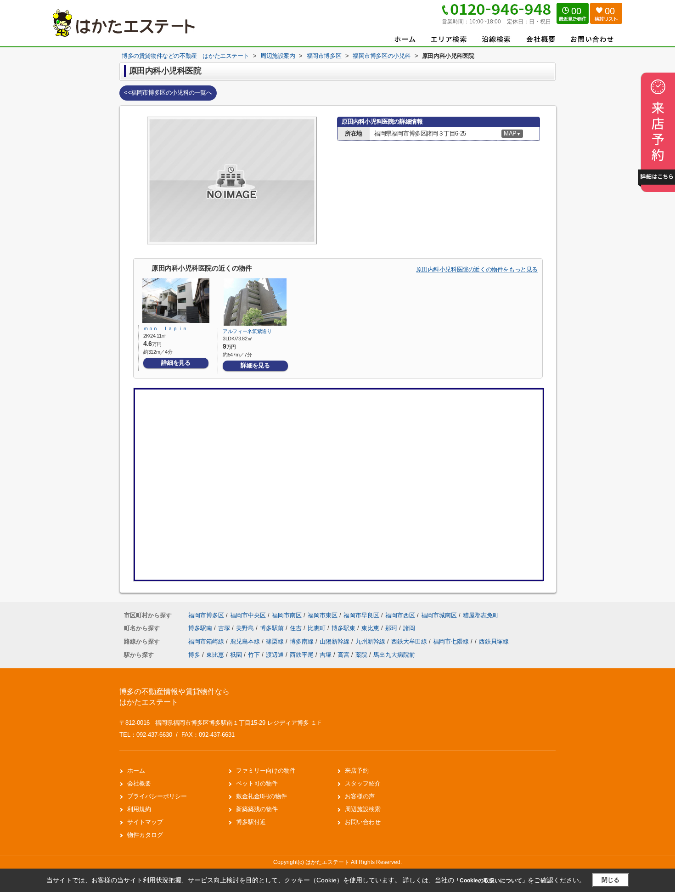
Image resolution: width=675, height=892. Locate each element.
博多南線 (302, 641)
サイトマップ (145, 822)
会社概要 (139, 783)
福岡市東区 (323, 615)
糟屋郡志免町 (481, 615)
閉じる (610, 879)
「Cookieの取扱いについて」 (491, 880)
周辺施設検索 (363, 809)
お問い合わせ (363, 822)
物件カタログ (145, 834)
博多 (194, 654)
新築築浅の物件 (257, 809)
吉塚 (225, 628)
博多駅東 (344, 628)
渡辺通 (275, 654)
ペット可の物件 (257, 783)
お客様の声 (360, 796)
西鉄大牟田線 (410, 641)
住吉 (297, 628)
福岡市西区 (400, 615)
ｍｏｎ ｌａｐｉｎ (165, 328)
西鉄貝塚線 (494, 641)
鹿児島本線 (246, 641)
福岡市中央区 (248, 615)
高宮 (343, 654)
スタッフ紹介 (363, 783)
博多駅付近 (251, 822)
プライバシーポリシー (157, 796)
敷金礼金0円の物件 (261, 796)
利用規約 (139, 809)
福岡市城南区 (439, 615)
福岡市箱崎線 (207, 641)
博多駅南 (201, 628)
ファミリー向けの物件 (266, 770)
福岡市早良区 (361, 615)
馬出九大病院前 (394, 654)
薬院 (361, 654)
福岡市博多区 (206, 615)
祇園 (236, 654)
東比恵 (371, 628)
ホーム (136, 770)
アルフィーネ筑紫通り (247, 331)
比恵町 (317, 628)
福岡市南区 (287, 615)
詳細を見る (175, 362)
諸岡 (409, 628)
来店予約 (357, 770)
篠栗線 (276, 641)
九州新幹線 (371, 641)
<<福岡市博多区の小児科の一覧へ (168, 92)
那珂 (392, 628)
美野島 (246, 628)
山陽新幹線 (335, 641)
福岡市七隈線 (452, 641)
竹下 (254, 654)
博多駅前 (273, 628)
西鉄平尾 (302, 654)
